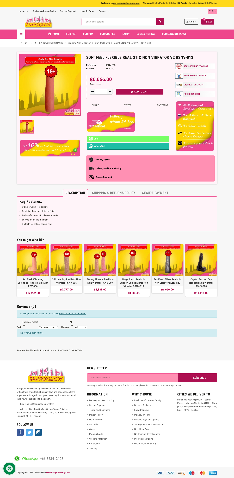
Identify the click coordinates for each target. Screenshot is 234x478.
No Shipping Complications (147, 434)
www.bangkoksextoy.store (58, 472)
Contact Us (103, 11)
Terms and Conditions (99, 410)
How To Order (87, 11)
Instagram (38, 432)
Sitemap (93, 448)
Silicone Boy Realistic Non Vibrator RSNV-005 (66, 281)
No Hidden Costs (142, 429)
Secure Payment (68, 11)
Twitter (29, 432)
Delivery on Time (142, 414)
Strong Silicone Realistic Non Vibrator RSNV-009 (100, 281)
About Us (23, 11)
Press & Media (96, 434)
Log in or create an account (72, 313)
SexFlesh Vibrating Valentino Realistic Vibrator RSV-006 (33, 283)
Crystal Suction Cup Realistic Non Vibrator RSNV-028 (201, 283)
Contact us (94, 443)
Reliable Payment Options (146, 419)
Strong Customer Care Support (149, 424)
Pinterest (162, 105)
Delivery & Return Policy (44, 11)
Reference (91, 65)
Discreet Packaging (143, 439)
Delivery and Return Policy (101, 400)
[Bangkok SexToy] (39, 21)
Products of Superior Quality (147, 400)
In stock (90, 68)
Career (92, 429)
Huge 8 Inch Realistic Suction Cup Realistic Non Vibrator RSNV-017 (134, 283)
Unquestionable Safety (145, 443)
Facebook (20, 432)
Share (95, 105)
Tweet (127, 105)
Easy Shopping (141, 410)
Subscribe (199, 377)
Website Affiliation (98, 439)
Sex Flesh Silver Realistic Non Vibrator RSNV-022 (167, 281)
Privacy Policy (96, 414)
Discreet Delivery (142, 405)
